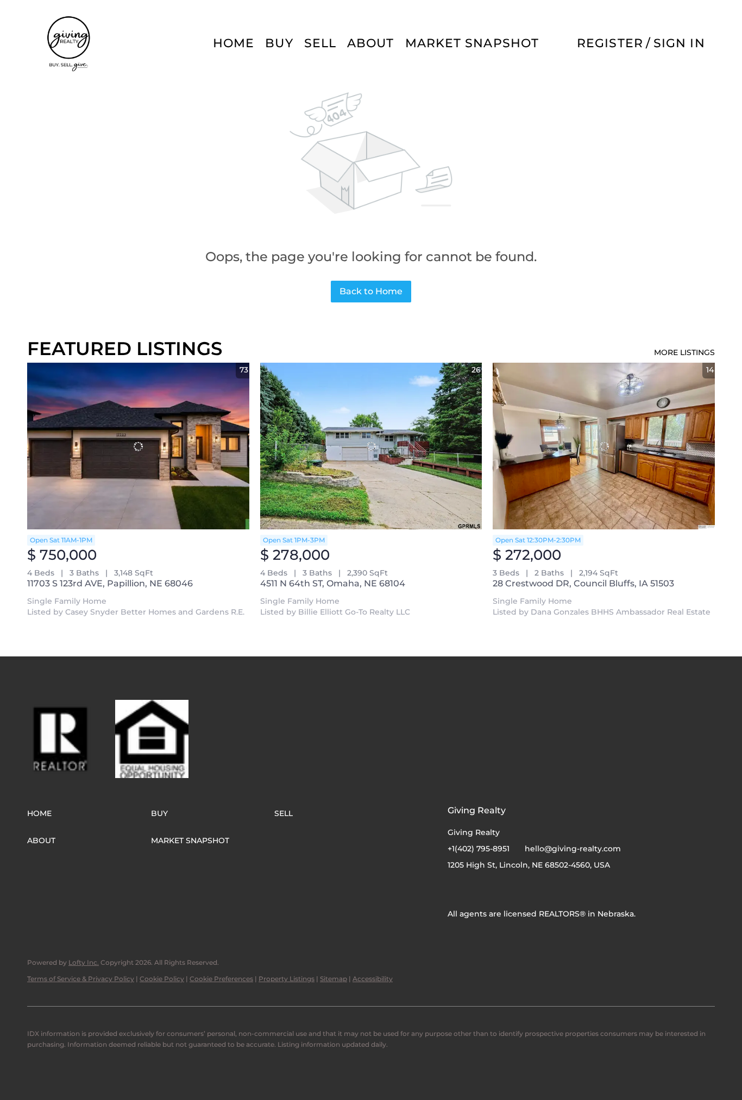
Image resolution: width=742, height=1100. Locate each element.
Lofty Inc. (83, 962)
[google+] (499, 889)
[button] (69, 43)
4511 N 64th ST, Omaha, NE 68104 (332, 583)
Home (233, 43)
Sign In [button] (679, 43)
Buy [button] (279, 43)
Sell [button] (320, 43)
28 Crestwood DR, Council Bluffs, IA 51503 (583, 583)
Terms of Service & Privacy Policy (80, 979)
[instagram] (477, 889)
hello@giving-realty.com (573, 849)
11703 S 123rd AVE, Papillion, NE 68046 (110, 583)
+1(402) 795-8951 (479, 849)
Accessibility (373, 979)
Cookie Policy (162, 979)
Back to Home (371, 291)
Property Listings (287, 979)
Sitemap (333, 979)
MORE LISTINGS (684, 352)
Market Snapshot (472, 43)
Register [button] (610, 43)
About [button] (370, 43)
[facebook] (456, 889)
